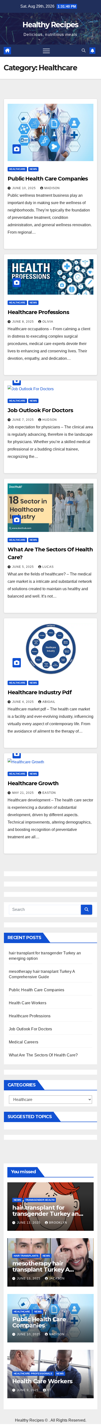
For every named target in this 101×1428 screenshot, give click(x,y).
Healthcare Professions (38, 312)
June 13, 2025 (29, 1222)
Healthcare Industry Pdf (40, 692)
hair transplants (26, 1255)
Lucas (48, 567)
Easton (49, 793)
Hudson (49, 419)
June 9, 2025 (28, 1390)
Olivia (47, 321)
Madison (52, 188)
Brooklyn (58, 1222)
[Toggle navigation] (46, 50)
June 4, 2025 (23, 702)
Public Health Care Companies (48, 178)
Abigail (48, 702)
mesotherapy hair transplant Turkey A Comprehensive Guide (44, 1269)
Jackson (57, 1278)
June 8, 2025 (23, 321)
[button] (84, 50)
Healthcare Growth (33, 783)
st (49, 1390)
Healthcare (17, 169)
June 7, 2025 (23, 419)
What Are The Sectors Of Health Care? (43, 1055)
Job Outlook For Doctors (40, 410)
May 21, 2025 (23, 793)
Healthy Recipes (50, 24)
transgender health (39, 1200)
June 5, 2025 (23, 567)
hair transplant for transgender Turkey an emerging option (45, 1213)
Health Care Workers (27, 1003)
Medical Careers (23, 1042)
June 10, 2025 (24, 188)
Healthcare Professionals (33, 1373)
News (33, 169)
